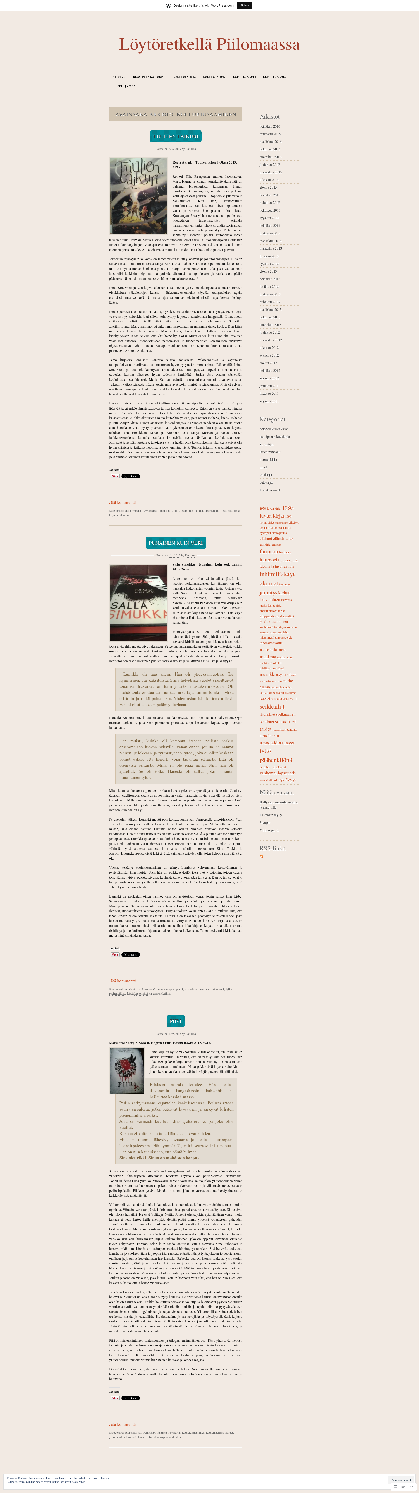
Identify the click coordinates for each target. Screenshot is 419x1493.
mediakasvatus (271, 642)
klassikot (288, 616)
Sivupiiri (265, 822)
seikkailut (272, 706)
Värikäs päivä (269, 830)
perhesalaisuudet (281, 687)
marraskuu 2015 (271, 172)
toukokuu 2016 (270, 133)
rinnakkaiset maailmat (282, 693)
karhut (284, 593)
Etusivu (119, 76)
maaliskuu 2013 (271, 309)
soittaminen (286, 714)
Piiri (176, 1021)
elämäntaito (283, 538)
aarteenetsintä (281, 522)
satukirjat (266, 474)
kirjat (281, 611)
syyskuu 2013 (269, 263)
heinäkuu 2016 (270, 126)
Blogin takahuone (149, 76)
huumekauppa (165, 989)
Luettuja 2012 (184, 76)
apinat (263, 528)
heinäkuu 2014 (270, 225)
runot (263, 467)
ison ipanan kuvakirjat (275, 436)
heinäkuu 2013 (270, 278)
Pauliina (191, 149)
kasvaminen (270, 599)
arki (270, 528)
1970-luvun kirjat (270, 508)
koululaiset (266, 627)
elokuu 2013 (268, 271)
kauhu (263, 605)
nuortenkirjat (133, 989)
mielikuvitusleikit (271, 663)
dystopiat (265, 533)
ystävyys (288, 779)
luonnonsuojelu (282, 637)
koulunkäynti (280, 627)
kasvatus (286, 600)
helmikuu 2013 (270, 317)
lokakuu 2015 (269, 179)
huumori (268, 559)
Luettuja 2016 (123, 86)
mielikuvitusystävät (272, 668)
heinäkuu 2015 (270, 195)
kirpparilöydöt (271, 615)
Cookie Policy (77, 1481)
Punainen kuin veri (176, 542)
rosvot (265, 698)
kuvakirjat (266, 444)
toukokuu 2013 (270, 294)
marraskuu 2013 (271, 248)
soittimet (267, 721)
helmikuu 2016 (270, 149)
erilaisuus (276, 544)
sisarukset (267, 714)
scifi (293, 698)
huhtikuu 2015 (270, 202)
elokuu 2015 (268, 187)
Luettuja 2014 (244, 76)
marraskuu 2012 (271, 340)
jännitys (181, 989)
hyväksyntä (288, 560)
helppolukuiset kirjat (274, 429)
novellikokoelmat (268, 681)
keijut (271, 605)
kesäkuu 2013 (269, 286)
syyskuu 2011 (269, 401)
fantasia (165, 510)
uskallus (265, 767)
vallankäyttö (278, 767)
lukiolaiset (217, 989)
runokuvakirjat (280, 698)
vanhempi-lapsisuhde (278, 772)
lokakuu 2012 (269, 347)
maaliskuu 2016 (271, 141)
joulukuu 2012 (270, 332)
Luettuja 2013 (214, 76)
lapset (272, 632)
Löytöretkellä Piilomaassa (209, 43)
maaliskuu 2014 (271, 240)
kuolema (292, 627)
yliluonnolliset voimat (122, 1437)
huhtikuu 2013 (270, 301)
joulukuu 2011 (270, 385)
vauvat (264, 780)
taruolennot (212, 510)
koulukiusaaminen (182, 510)
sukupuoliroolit (279, 729)
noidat (199, 510)
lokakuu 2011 (269, 393)
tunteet (288, 743)
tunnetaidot (270, 742)
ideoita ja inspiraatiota (277, 566)
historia (285, 552)
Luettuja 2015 (274, 76)
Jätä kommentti (122, 502)
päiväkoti (264, 692)
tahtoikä (292, 729)
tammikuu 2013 (270, 324)
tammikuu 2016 (270, 156)
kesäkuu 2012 (269, 378)
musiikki (267, 674)
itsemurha (174, 1432)
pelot (279, 681)
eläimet (266, 538)
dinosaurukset (282, 528)
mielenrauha (284, 657)
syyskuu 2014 (269, 217)
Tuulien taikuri (175, 136)
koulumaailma (215, 1432)
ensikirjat (265, 544)
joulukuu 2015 (270, 164)
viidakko (274, 780)
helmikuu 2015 (270, 210)
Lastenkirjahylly (271, 814)
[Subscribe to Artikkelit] (261, 857)
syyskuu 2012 (269, 355)
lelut (285, 632)
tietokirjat (266, 482)
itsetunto (284, 584)
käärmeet (264, 632)
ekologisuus (279, 533)
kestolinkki (234, 510)
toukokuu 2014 (270, 233)
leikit (279, 632)
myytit (280, 674)
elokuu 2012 (268, 362)
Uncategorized (270, 490)
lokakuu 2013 (269, 256)
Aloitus (244, 5)
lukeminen (266, 637)
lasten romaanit (134, 510)
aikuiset (294, 522)
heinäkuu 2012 (270, 370)
